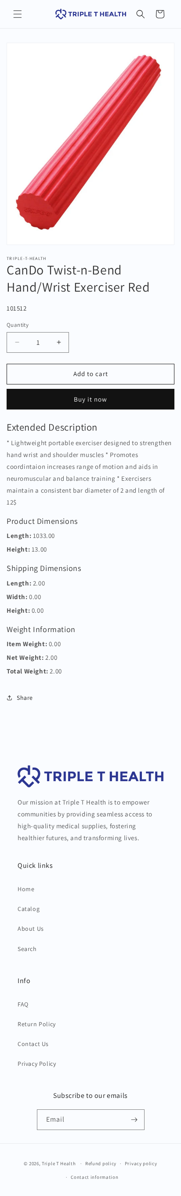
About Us (31, 929)
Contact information (94, 1177)
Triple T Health (59, 1163)
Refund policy (100, 1163)
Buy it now (90, 399)
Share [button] (25, 698)
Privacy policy (141, 1163)
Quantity (18, 325)
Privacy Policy (37, 1064)
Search (27, 949)
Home (26, 889)
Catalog (29, 909)
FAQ (23, 1004)
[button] (17, 14)
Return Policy (37, 1024)
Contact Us (33, 1044)
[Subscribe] (134, 1119)
